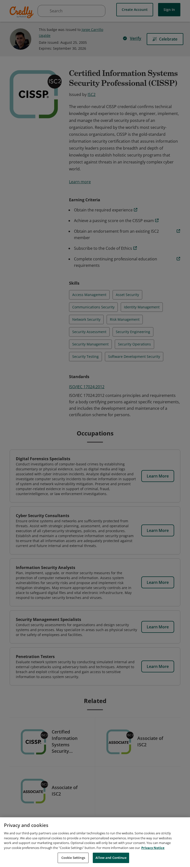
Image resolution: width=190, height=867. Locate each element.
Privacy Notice (153, 847)
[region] (95, 842)
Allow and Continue (110, 857)
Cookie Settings (73, 857)
